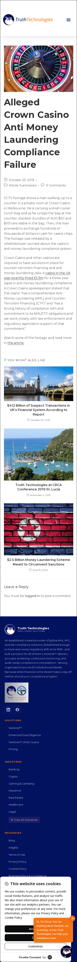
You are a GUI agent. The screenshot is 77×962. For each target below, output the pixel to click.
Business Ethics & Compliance (28, 875)
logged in (32, 596)
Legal (12, 811)
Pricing (13, 749)
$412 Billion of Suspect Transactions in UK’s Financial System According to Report (38, 410)
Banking (14, 769)
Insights (13, 847)
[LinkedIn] (8, 709)
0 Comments (56, 185)
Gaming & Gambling (21, 783)
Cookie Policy (17, 868)
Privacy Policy (17, 861)
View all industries (26, 819)
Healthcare (16, 804)
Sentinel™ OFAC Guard (24, 742)
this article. (16, 343)
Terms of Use (17, 854)
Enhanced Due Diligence (25, 735)
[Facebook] (17, 709)
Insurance (15, 790)
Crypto (13, 776)
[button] (68, 19)
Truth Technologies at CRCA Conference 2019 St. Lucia (38, 487)
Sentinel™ (15, 727)
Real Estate (16, 797)
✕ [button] (72, 918)
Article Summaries (22, 185)
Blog (12, 840)
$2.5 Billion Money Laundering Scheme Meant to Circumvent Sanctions (38, 562)
